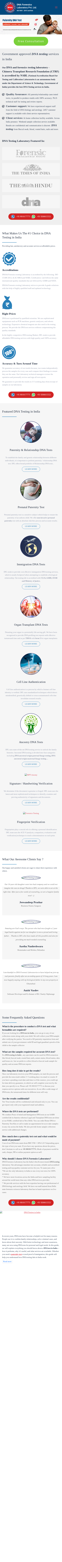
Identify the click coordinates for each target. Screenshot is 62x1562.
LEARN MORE (31, 469)
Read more (7, 1261)
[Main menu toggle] (56, 7)
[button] (3, 25)
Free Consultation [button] (31, 41)
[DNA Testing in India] (31, 153)
